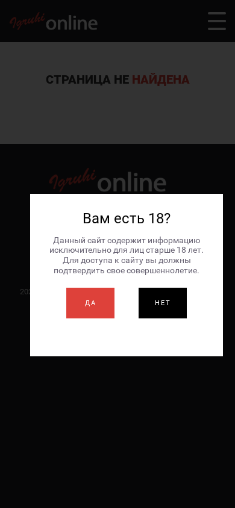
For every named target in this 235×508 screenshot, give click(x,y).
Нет (163, 303)
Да (90, 303)
